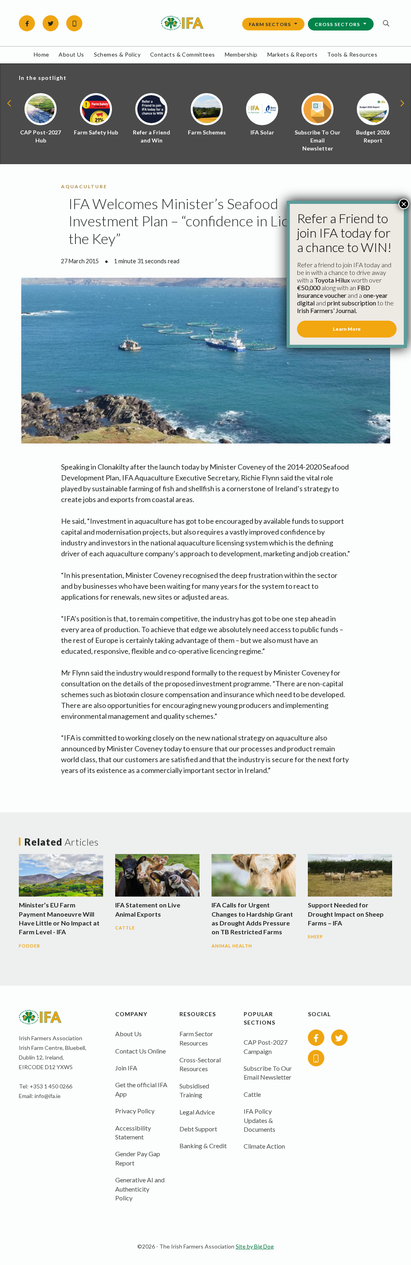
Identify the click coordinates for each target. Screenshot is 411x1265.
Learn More (347, 329)
